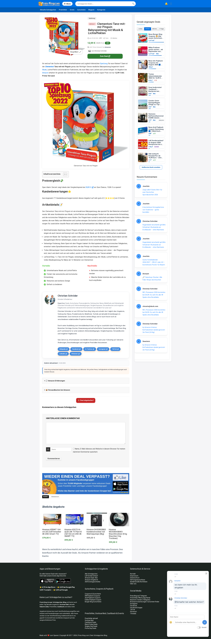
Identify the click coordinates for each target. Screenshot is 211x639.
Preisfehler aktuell (91, 618)
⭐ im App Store (47, 587)
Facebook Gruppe (136, 607)
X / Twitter (88, 349)
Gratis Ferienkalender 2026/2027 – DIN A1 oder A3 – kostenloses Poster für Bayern (154, 262)
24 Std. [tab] (147, 29)
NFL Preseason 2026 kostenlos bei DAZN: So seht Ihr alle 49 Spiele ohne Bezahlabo (154, 294)
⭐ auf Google (60, 590)
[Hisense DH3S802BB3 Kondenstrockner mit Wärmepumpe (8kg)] (97, 514)
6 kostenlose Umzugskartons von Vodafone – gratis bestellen (153, 209)
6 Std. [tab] (140, 29)
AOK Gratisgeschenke (92, 582)
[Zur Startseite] (50, 4)
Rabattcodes (44, 606)
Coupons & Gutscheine (93, 594)
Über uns (133, 584)
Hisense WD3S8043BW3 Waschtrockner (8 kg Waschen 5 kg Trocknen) (118, 533)
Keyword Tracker (136, 600)
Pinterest (75, 354)
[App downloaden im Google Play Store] (63, 581)
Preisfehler (63, 10)
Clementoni (49, 67)
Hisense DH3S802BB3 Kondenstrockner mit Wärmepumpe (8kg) (96, 531)
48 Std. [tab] (154, 29)
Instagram (102, 349)
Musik (44, 70)
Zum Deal (104, 56)
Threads (133, 613)
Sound (204, 627)
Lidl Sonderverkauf (91, 576)
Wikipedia (63, 349)
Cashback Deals (90, 622)
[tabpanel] (151, 98)
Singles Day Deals (91, 626)
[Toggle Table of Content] (64, 174)
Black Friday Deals (91, 624)
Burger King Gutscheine (93, 602)
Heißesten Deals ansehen (151, 167)
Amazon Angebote (91, 580)
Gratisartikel (64, 604)
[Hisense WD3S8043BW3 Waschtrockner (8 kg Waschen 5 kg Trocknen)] (119, 514)
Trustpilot (45, 590)
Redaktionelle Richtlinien (138, 582)
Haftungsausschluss (137, 580)
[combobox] (105, 3)
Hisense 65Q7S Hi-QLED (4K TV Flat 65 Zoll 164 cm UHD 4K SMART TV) (73, 532)
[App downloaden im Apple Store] (47, 581)
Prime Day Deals (90, 628)
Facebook (75, 349)
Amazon (108, 47)
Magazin (91, 10)
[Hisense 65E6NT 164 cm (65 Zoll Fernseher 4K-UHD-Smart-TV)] (52, 514)
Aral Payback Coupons (93, 598)
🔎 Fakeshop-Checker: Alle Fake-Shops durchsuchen (152, 278)
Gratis (72, 10)
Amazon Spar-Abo (91, 578)
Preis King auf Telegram (138, 596)
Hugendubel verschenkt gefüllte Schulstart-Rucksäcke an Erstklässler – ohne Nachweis (154, 227)
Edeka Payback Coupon (93, 600)
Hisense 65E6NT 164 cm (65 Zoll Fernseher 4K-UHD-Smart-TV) (51, 531)
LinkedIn (62, 354)
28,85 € (88, 187)
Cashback (60, 606)
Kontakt (133, 574)
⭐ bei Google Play (66, 587)
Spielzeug (92, 18)
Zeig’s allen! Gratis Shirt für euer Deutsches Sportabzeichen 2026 (152, 192)
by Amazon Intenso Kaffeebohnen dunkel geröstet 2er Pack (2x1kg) (154, 329)
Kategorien (101, 10)
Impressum (134, 576)
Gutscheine (81, 10)
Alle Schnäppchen (91, 574)
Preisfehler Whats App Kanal (140, 598)
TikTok (114, 349)
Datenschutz (134, 578)
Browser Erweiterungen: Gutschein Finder (144, 602)
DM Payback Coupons (92, 596)
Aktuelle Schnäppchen (48, 10)
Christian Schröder (68, 295)
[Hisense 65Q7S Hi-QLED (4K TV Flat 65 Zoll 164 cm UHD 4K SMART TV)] (74, 514)
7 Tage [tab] (161, 29)
